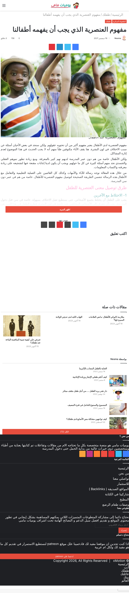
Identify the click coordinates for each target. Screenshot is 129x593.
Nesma (118, 38)
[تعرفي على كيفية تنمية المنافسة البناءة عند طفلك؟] (21, 325)
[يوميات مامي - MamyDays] (64, 5)
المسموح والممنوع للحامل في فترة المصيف (87, 405)
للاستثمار (123, 484)
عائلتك (125, 574)
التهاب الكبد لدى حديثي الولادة (69, 316)
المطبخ (124, 499)
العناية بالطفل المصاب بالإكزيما (93, 368)
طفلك (106, 15)
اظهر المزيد (64, 209)
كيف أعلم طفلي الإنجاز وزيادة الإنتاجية (90, 377)
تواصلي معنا (121, 478)
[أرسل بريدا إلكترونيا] (113, 38)
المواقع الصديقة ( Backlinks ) (109, 489)
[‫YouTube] (104, 454)
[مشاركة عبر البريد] (52, 225)
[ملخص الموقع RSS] (82, 454)
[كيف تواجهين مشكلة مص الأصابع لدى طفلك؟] (118, 423)
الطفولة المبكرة (119, 21)
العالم (125, 580)
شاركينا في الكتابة (117, 494)
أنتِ (126, 567)
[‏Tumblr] (67, 225)
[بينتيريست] (52, 47)
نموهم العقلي (9, 159)
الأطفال (97, 145)
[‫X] (67, 47)
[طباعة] (44, 225)
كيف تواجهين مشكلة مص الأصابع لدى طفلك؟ (86, 419)
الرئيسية (118, 15)
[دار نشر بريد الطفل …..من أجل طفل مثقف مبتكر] (118, 395)
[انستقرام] (90, 454)
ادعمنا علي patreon (64, 556)
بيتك (126, 577)
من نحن (124, 473)
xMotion (119, 561)
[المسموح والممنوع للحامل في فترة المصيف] (118, 409)
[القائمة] (4, 6)
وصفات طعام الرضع (115, 504)
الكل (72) (64, 431)
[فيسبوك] (75, 47)
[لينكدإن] (60, 47)
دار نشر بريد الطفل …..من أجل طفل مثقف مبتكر (85, 391)
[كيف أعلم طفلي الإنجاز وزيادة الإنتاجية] (118, 381)
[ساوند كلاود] (97, 454)
